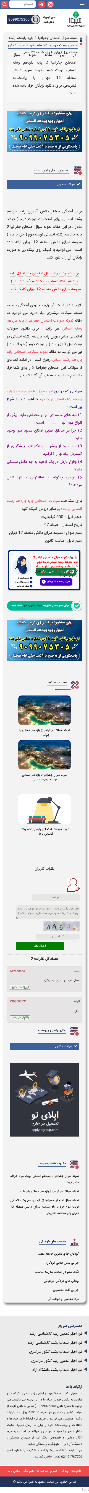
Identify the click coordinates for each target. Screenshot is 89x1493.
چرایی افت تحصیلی (66, 1290)
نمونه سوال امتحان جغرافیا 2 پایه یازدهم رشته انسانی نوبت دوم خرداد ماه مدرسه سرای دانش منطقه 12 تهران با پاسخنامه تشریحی (44, 1207)
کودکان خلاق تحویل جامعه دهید (58, 1254)
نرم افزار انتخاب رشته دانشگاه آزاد (57, 1370)
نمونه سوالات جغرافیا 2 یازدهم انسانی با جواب (49, 1191)
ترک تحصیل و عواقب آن (63, 1299)
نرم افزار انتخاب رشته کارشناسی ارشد (54, 1343)
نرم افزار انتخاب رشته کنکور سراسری (55, 1352)
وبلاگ (65, 1471)
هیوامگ (28, 1471)
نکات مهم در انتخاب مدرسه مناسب (57, 1272)
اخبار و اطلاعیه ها (47, 1471)
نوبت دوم (63, 509)
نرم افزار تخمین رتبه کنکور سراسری (56, 1361)
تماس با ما (14, 1471)
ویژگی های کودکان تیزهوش (61, 1281)
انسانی (67, 329)
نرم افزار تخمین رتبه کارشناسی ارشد (55, 1334)
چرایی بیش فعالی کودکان (62, 1263)
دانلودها (76, 1471)
